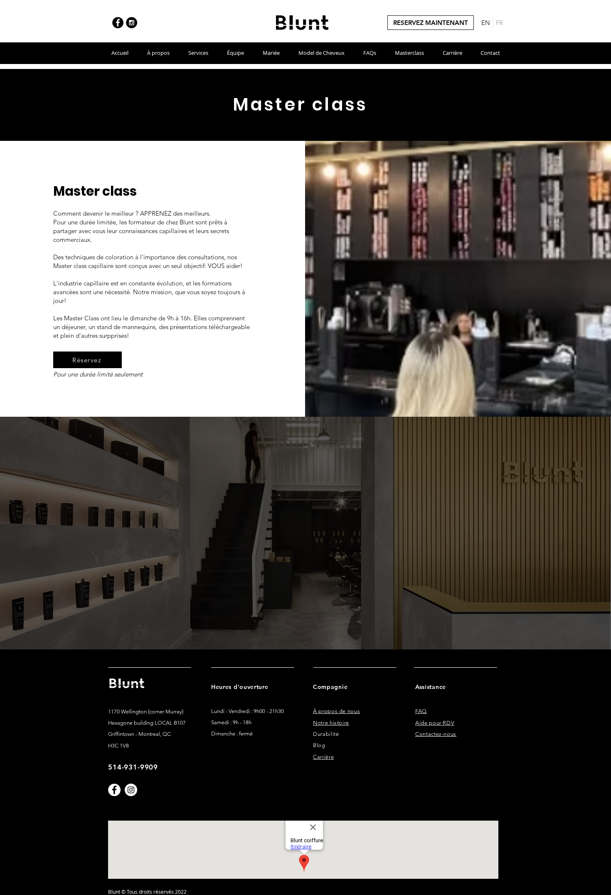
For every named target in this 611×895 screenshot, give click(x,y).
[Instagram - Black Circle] (131, 22)
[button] (158, 53)
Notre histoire (331, 723)
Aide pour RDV (434, 723)
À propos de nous (336, 711)
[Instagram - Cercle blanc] (131, 790)
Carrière (323, 757)
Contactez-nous (435, 734)
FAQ (421, 711)
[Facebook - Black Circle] (117, 22)
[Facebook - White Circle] (114, 790)
